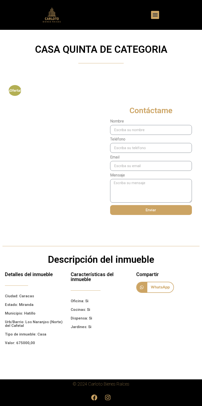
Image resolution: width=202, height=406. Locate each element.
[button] (155, 15)
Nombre (117, 121)
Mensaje (117, 175)
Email (114, 157)
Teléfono (117, 139)
